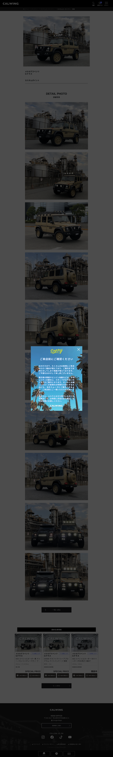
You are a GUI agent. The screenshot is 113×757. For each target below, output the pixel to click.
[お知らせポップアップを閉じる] (78, 349)
